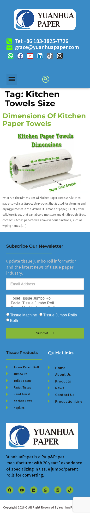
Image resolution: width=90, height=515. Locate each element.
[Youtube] (30, 56)
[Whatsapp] (10, 56)
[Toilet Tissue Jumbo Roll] (44, 298)
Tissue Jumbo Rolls (60, 315)
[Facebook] (20, 56)
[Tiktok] (50, 56)
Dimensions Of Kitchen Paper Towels (44, 120)
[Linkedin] (40, 56)
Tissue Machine (23, 315)
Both (14, 321)
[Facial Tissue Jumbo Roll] (44, 303)
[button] (11, 79)
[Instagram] (60, 56)
